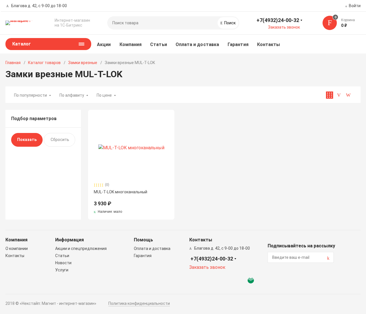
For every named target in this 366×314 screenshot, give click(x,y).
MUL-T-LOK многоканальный (120, 192)
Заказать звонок (284, 27)
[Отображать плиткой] (329, 95)
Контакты (268, 44)
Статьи (158, 44)
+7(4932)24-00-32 (277, 20)
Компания (131, 44)
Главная (13, 62)
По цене (104, 95)
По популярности (30, 95)
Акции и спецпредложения (81, 248)
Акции (104, 44)
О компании (16, 248)
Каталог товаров (44, 62)
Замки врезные (82, 62)
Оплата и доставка (197, 44)
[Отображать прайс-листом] (348, 95)
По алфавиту (71, 95)
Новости (63, 263)
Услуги (61, 270)
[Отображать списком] (339, 95)
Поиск (229, 23)
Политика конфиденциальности (139, 303)
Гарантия (238, 44)
